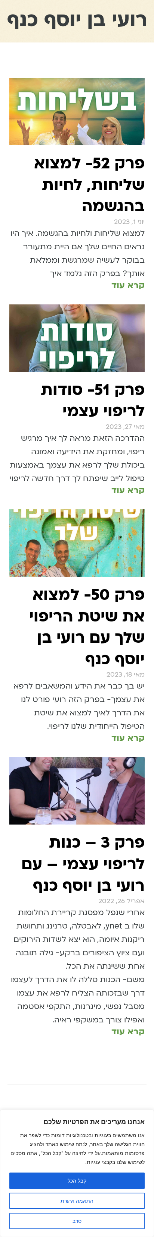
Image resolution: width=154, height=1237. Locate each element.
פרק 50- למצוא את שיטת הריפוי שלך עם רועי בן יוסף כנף (87, 627)
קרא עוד (128, 285)
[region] (77, 1173)
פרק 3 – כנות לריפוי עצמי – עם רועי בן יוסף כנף (83, 864)
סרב (77, 1221)
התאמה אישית (77, 1201)
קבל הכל (77, 1180)
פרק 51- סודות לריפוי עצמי (93, 400)
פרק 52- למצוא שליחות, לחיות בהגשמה (89, 185)
